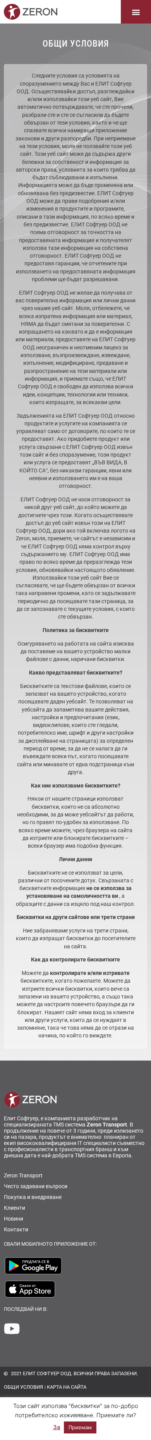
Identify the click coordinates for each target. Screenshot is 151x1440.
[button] (136, 11)
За (56, 1427)
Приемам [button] (80, 1427)
